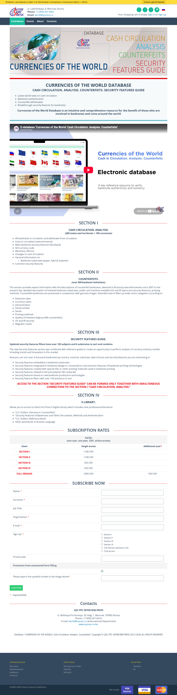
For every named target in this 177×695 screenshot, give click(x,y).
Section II (108, 538)
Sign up (162, 14)
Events (30, 21)
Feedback (14, 672)
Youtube (137, 666)
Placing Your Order (72, 666)
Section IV (108, 544)
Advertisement (16, 669)
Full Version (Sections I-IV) (116, 548)
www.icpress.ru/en (88, 624)
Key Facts (14, 666)
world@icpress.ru (78, 621)
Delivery (67, 669)
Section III (108, 541)
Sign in (151, 14)
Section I (108, 534)
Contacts (52, 21)
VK (134, 669)
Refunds (67, 672)
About (40, 21)
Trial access (109, 551)
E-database (17, 21)
